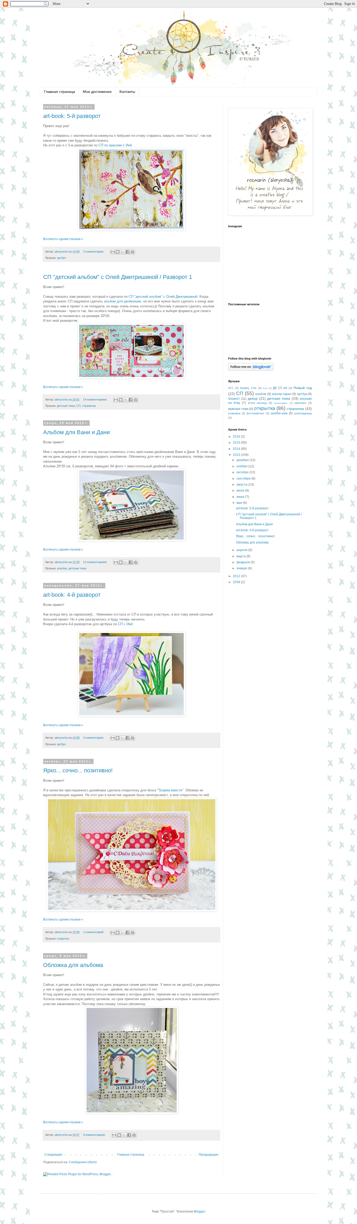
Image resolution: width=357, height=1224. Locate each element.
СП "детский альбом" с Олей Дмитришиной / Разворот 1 (117, 277)
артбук (61, 257)
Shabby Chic (248, 388)
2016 (237, 436)
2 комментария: (94, 251)
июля (241, 490)
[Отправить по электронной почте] (112, 251)
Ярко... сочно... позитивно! (78, 770)
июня (241, 497)
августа (242, 484)
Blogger (199, 1211)
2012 (237, 576)
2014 (237, 449)
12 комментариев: (95, 562)
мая (240, 503)
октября (243, 472)
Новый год (302, 388)
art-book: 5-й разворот (72, 116)
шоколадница (303, 413)
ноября (242, 466)
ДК (275, 388)
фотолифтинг (255, 413)
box (265, 388)
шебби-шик (279, 413)
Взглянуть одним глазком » (63, 239)
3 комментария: (94, 737)
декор (253, 398)
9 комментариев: (94, 1134)
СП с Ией (125, 624)
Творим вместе (170, 790)
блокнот (234, 399)
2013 (237, 455)
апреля (242, 550)
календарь (280, 403)
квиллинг (300, 402)
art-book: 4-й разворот (72, 595)
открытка (63, 938)
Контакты (127, 91)
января (242, 568)
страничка (89, 405)
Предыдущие (208, 1154)
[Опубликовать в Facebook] (127, 251)
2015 (237, 442)
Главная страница (59, 91)
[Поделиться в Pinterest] (132, 251)
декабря (243, 460)
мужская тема (238, 409)
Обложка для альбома (73, 965)
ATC (231, 388)
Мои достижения (97, 91)
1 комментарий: (94, 932)
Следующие (53, 1154)
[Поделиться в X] (122, 251)
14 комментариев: (95, 399)
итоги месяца (257, 402)
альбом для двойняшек (122, 301)
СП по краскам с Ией (114, 145)
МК (285, 388)
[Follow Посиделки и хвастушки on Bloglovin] (250, 369)
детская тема (66, 405)
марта (241, 556)
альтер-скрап (281, 394)
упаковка (234, 413)
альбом (62, 568)
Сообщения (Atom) (83, 1162)
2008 (237, 582)
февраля (244, 562)
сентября (244, 478)
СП (78, 405)
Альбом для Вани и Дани (76, 432)
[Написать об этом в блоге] (117, 251)
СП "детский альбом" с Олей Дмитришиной (163, 296)
